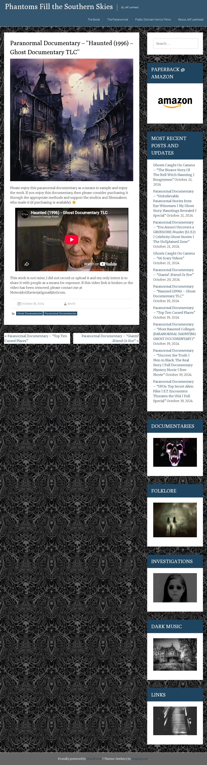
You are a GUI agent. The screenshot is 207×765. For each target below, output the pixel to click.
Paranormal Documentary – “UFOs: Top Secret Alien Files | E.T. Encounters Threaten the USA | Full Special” (173, 391)
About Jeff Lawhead (190, 19)
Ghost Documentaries (29, 313)
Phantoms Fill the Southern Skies (59, 6)
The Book (94, 19)
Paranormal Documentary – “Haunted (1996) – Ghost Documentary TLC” (174, 291)
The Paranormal (117, 19)
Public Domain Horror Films (153, 19)
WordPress (94, 759)
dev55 (71, 304)
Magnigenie (140, 759)
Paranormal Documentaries (60, 313)
